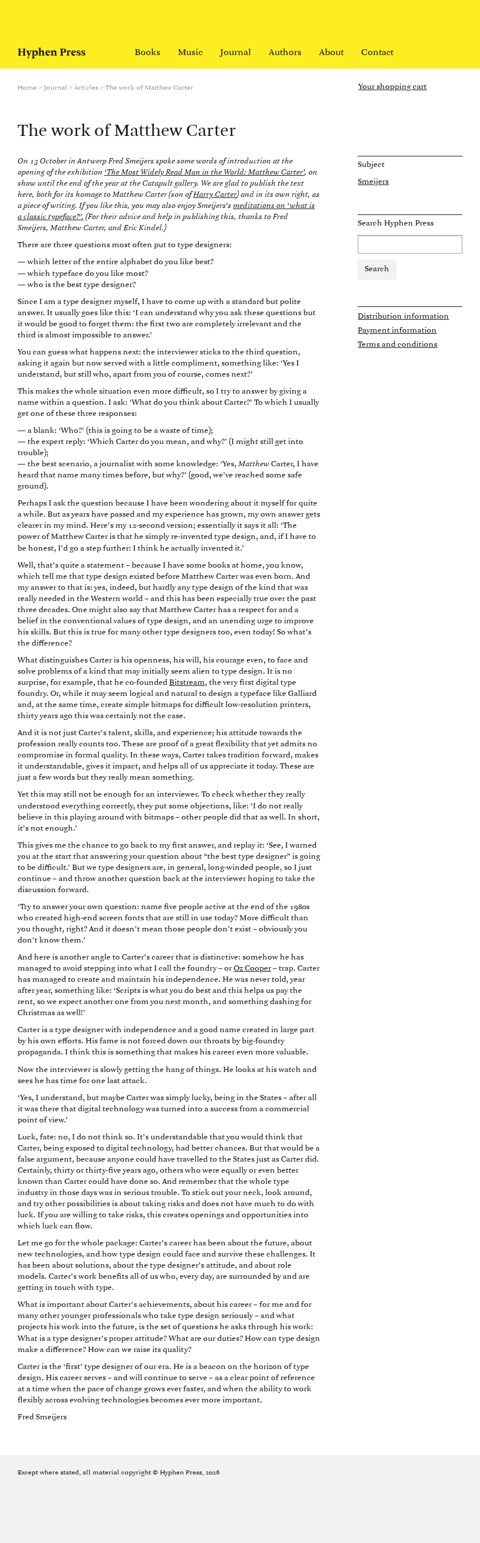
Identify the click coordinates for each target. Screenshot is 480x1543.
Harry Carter (214, 194)
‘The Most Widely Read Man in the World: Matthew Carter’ (204, 172)
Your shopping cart (392, 87)
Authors (285, 52)
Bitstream (187, 682)
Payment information (397, 330)
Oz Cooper (252, 968)
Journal (235, 52)
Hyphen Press (51, 53)
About (331, 52)
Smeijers (373, 181)
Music (190, 52)
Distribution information (403, 316)
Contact (377, 52)
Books (147, 52)
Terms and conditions (397, 344)
